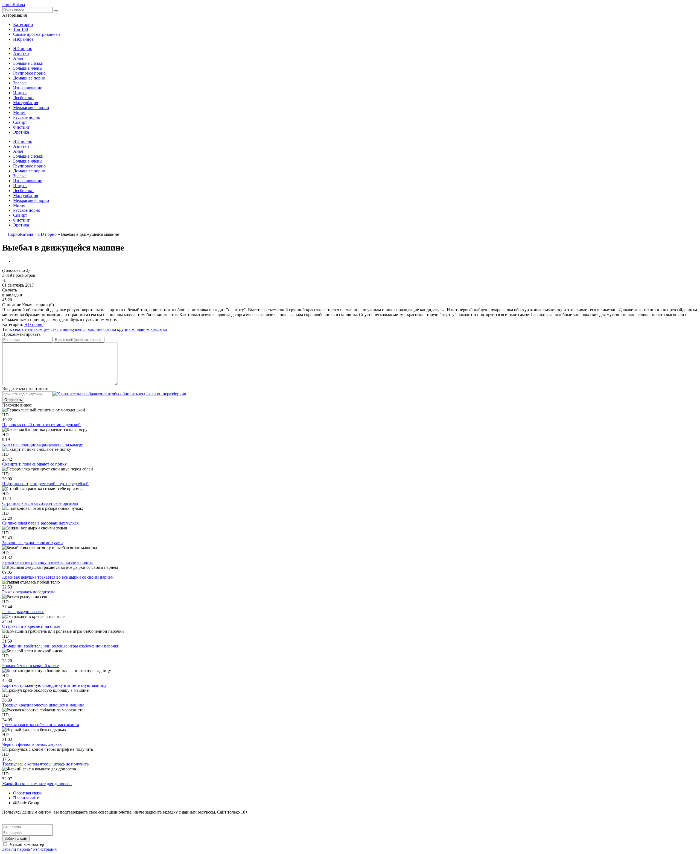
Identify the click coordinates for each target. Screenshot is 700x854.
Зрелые (20, 83)
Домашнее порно (29, 78)
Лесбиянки (23, 97)
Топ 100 (20, 29)
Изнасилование (27, 88)
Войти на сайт (16, 839)
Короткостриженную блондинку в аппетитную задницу (54, 685)
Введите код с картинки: (25, 388)
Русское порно (26, 117)
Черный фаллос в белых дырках (32, 744)
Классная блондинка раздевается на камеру (42, 444)
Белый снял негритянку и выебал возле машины (47, 562)
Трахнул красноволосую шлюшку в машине (43, 705)
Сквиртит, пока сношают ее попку (34, 464)
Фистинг (21, 127)
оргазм (109, 329)
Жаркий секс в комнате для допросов (37, 783)
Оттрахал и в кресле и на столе (31, 626)
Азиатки (21, 53)
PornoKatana (13, 4)
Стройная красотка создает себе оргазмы (40, 503)
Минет (19, 112)
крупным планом (133, 329)
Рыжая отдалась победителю (29, 592)
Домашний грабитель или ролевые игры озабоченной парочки (60, 646)
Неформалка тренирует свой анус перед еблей (45, 483)
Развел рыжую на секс (23, 611)
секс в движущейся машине (76, 329)
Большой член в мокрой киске (30, 665)
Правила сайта (26, 798)
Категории (23, 24)
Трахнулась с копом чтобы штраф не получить (45, 764)
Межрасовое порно (31, 107)
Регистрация (45, 849)
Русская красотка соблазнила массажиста (40, 724)
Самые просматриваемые (36, 34)
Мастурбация (25, 102)
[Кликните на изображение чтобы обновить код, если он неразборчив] (119, 393)
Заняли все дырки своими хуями (32, 542)
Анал (18, 58)
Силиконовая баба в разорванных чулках (40, 523)
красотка (158, 329)
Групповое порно (29, 73)
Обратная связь (27, 793)
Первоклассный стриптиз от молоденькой (41, 424)
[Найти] (56, 11)
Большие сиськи (28, 63)
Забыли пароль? (17, 849)
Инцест (20, 92)
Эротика (21, 132)
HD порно (22, 48)
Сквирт (20, 122)
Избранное (23, 39)
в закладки (12, 295)
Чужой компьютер (26, 844)
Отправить (13, 400)
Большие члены (27, 68)
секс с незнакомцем (31, 329)
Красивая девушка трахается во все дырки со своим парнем (57, 577)
